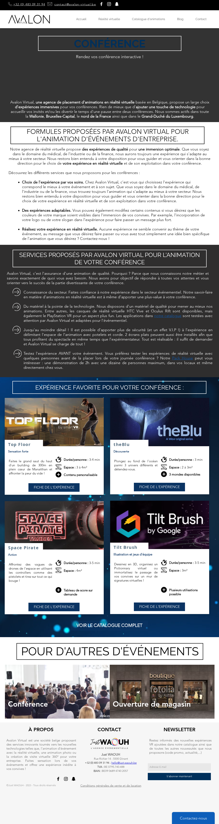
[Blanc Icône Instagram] (109, 4)
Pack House (182, 358)
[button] (116, 4)
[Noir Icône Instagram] (65, 778)
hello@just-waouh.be (124, 762)
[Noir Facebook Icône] (58, 778)
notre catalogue (168, 315)
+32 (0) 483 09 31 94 (29, 4)
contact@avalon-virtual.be (75, 4)
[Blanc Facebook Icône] (101, 4)
